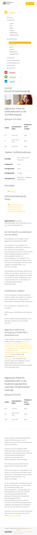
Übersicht (10, 17)
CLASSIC (12, 23)
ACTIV (11, 26)
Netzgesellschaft (8, 531)
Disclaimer (30, 531)
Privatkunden (11, 20)
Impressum (16, 533)
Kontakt (25, 531)
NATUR (11, 28)
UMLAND (12, 30)
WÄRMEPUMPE (13, 33)
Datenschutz (21, 533)
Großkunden (10, 58)
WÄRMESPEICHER (14, 35)
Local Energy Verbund (13, 60)
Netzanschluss (11, 68)
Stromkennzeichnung (13, 63)
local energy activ (13, 515)
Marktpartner (11, 65)
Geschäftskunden (12, 39)
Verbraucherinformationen (18, 531)
